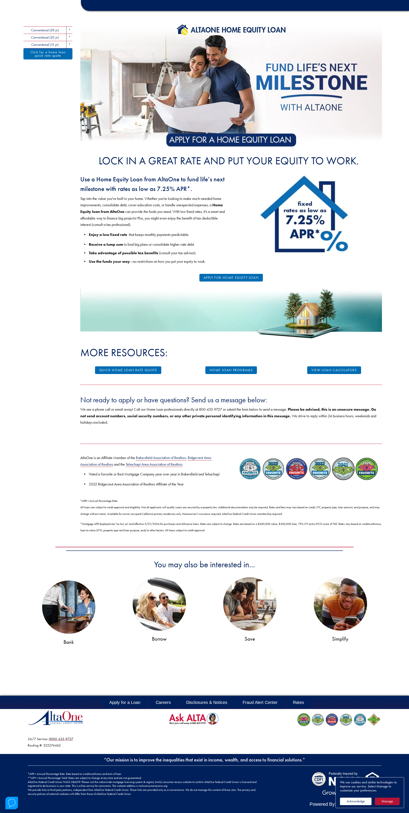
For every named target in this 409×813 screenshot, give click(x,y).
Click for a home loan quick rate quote (48, 54)
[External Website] (319, 779)
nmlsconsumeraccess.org (152, 786)
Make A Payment (384, 5)
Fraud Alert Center (260, 702)
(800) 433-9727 (61, 739)
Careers (163, 702)
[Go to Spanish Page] (367, 17)
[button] (225, 3)
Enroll (263, 5)
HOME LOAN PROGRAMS (231, 370)
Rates (298, 702)
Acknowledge (356, 801)
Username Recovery (324, 5)
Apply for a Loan (124, 702)
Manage (387, 801)
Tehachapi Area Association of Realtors (154, 464)
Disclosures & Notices (206, 702)
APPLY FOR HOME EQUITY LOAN (231, 278)
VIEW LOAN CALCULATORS (334, 370)
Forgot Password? (288, 5)
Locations (333, 17)
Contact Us (355, 5)
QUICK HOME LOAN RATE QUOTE (128, 370)
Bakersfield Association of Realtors (161, 457)
